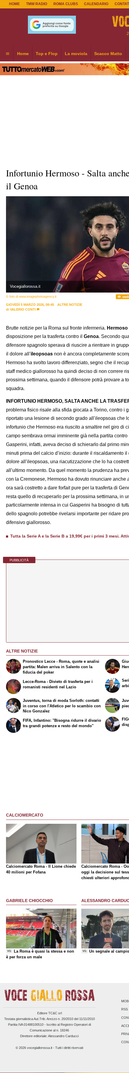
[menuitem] (7, 53)
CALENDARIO (96, 4)
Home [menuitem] (23, 53)
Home (14, 4)
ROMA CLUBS (65, 4)
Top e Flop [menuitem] (47, 53)
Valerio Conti (23, 309)
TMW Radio (36, 4)
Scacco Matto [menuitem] (108, 53)
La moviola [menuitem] (76, 53)
